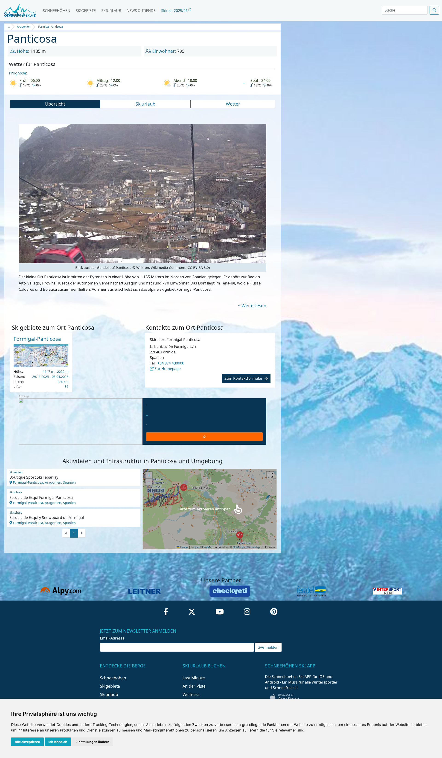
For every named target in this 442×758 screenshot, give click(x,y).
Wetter (233, 104)
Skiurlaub (111, 10)
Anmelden (270, 647)
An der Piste (194, 686)
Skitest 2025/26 (175, 10)
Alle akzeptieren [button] (27, 742)
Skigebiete (86, 10)
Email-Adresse (112, 638)
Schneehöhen (56, 10)
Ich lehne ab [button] (57, 742)
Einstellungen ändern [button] (92, 742)
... (9, 27)
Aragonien (23, 27)
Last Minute (194, 678)
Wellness (191, 694)
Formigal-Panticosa (50, 27)
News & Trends (141, 10)
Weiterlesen (253, 305)
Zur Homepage (167, 368)
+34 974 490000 (170, 363)
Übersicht (55, 104)
